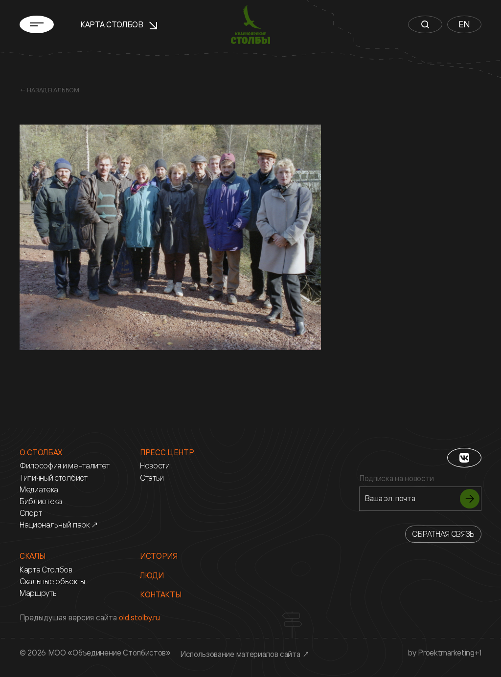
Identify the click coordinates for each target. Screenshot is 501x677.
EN (464, 24)
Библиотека (41, 501)
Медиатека (39, 489)
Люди (152, 575)
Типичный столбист (54, 478)
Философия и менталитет (65, 465)
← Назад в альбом (49, 90)
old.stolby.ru (139, 617)
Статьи (152, 478)
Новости (155, 465)
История (159, 556)
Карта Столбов (112, 24)
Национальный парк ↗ (59, 524)
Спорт (31, 513)
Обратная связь (443, 534)
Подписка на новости (396, 478)
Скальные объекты (52, 581)
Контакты (160, 594)
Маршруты (38, 593)
